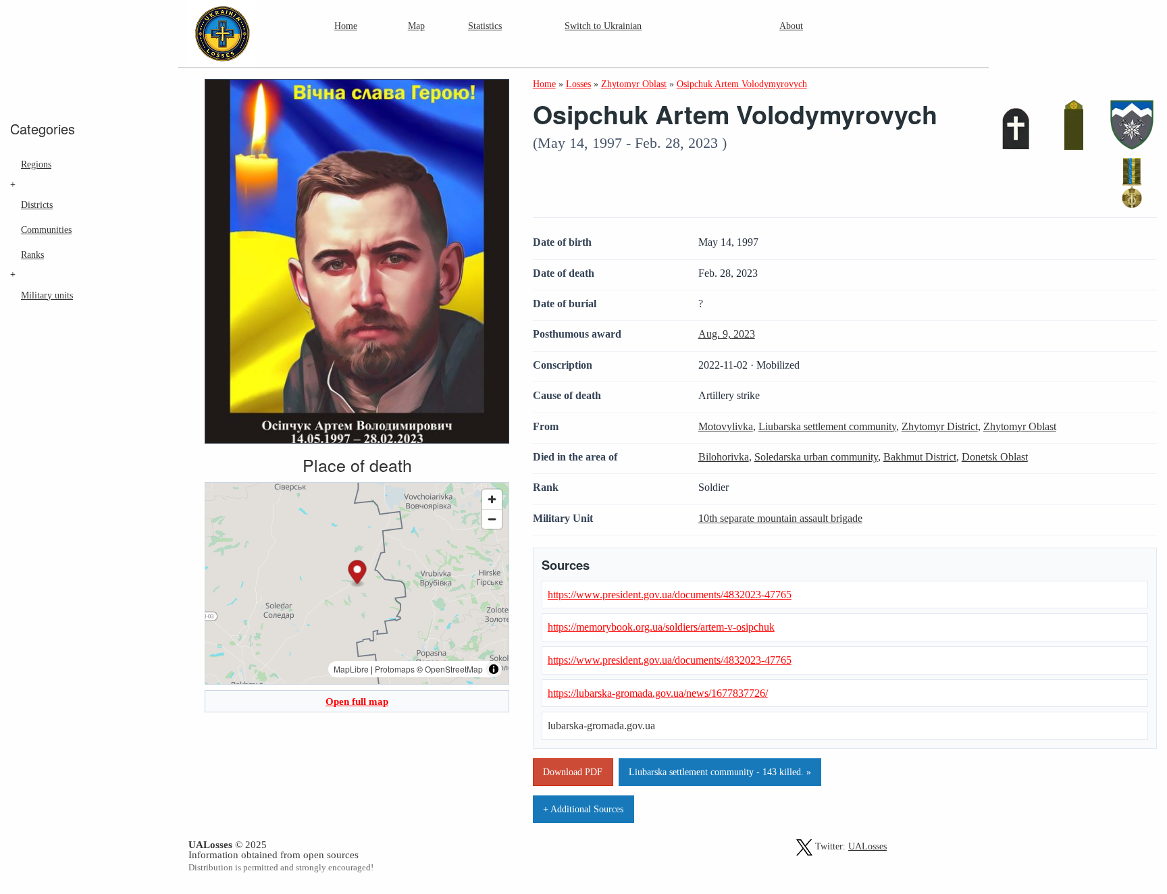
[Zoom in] (492, 499)
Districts (37, 204)
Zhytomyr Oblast (1019, 426)
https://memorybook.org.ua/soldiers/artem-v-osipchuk (661, 627)
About (791, 25)
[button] (357, 574)
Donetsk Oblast (995, 457)
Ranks (32, 254)
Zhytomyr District (940, 426)
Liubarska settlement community (827, 426)
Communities (46, 229)
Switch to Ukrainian (603, 25)
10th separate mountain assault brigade (780, 518)
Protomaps (395, 669)
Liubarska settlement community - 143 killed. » (720, 771)
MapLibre (351, 669)
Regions (36, 164)
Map (416, 25)
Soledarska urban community (816, 457)
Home (345, 25)
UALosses (867, 846)
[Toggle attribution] (494, 669)
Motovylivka (725, 426)
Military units (47, 295)
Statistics (485, 25)
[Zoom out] (492, 519)
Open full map (357, 701)
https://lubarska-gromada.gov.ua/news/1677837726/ (658, 693)
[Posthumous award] (1132, 183)
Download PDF (572, 771)
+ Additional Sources (583, 809)
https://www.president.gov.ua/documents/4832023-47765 (670, 594)
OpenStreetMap (454, 669)
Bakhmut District (919, 457)
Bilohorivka (723, 457)
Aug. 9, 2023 (726, 334)
